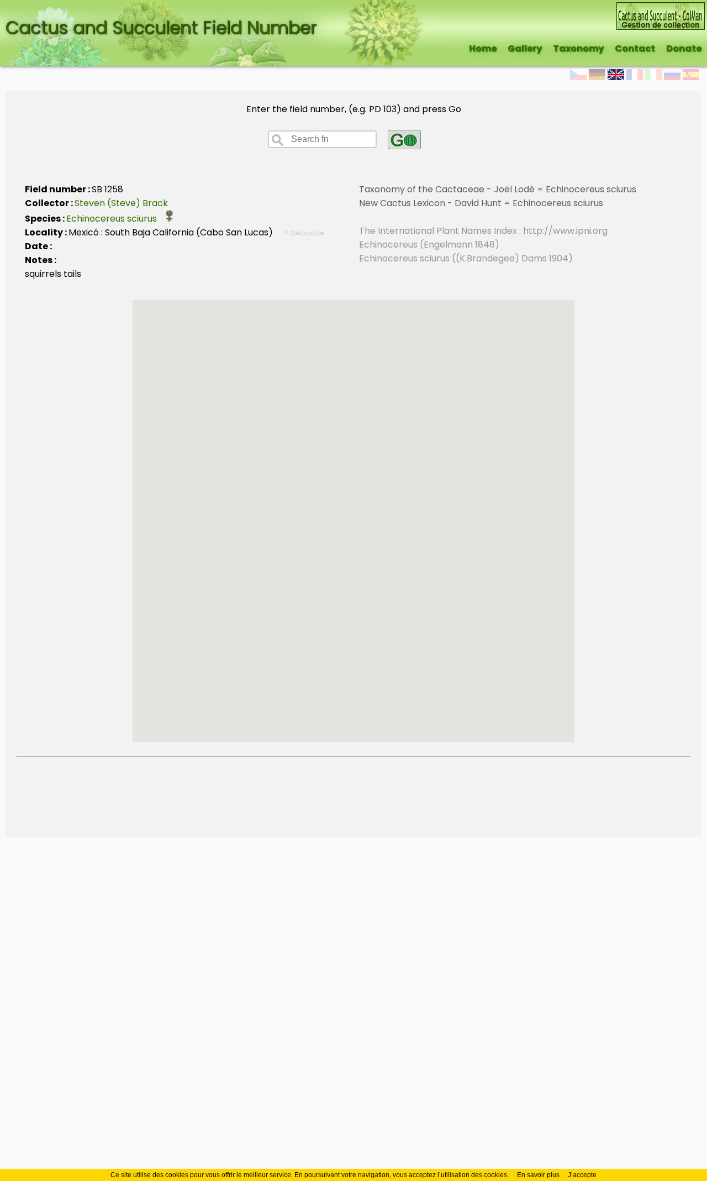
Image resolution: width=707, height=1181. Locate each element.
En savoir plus (538, 1175)
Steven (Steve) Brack (121, 203)
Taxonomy (578, 48)
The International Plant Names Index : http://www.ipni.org (483, 230)
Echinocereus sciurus (114, 218)
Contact (635, 48)
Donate (683, 48)
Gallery (525, 48)
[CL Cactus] (660, 9)
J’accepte (582, 1175)
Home (483, 48)
